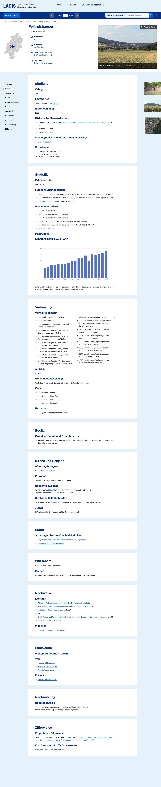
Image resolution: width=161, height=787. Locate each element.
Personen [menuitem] (71, 5)
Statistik (8, 89)
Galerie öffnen (149, 27)
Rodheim (51, 471)
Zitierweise (9, 129)
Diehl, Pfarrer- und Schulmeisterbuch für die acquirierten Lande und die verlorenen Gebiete (73, 617)
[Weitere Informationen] (42, 47)
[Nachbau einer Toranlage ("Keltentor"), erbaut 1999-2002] (152, 88)
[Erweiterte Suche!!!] (156, 15)
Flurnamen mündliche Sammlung (51, 543)
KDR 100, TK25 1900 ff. (43, 55)
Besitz (7, 98)
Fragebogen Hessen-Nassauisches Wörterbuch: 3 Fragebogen (62, 540)
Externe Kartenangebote (43, 63)
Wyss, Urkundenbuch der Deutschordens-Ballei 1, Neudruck (81, 123)
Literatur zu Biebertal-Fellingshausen (52, 630)
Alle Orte (33, 22)
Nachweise (9, 116)
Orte (6, 22)
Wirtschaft (9, 111)
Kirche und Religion (12, 102)
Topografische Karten (46, 670)
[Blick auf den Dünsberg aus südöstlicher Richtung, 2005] (152, 106)
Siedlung (8, 84)
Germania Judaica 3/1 (46, 620)
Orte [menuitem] (59, 5)
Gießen (37, 47)
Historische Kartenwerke (47, 666)
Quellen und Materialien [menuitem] (93, 5)
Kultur (7, 107)
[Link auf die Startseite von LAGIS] (22, 6)
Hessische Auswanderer (47, 679)
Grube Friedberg (44, 142)
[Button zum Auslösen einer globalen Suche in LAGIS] (151, 15)
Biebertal (37, 39)
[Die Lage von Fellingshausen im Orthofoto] (153, 126)
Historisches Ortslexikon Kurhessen (51, 610)
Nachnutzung (10, 125)
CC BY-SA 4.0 (82, 707)
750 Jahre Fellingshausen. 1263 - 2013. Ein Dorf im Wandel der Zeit (63, 603)
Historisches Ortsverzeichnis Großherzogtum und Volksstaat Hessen (64, 606)
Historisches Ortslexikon (115, 15)
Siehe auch (9, 120)
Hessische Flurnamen (46, 663)
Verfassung (9, 93)
